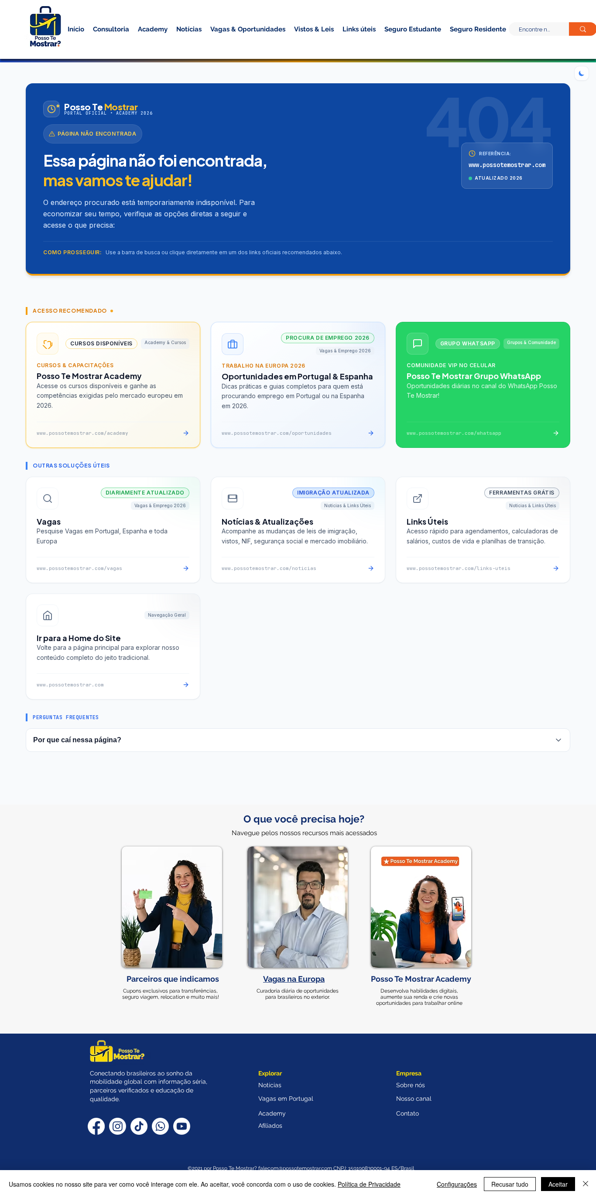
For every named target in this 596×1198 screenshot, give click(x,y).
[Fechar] (585, 1184)
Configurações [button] (457, 1184)
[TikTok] (138, 1126)
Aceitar (558, 1184)
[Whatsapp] (160, 1126)
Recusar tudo (509, 1184)
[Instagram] (117, 1126)
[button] (463, 43)
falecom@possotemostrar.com (295, 1168)
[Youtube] (181, 1126)
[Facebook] (96, 1126)
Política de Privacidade (369, 1184)
